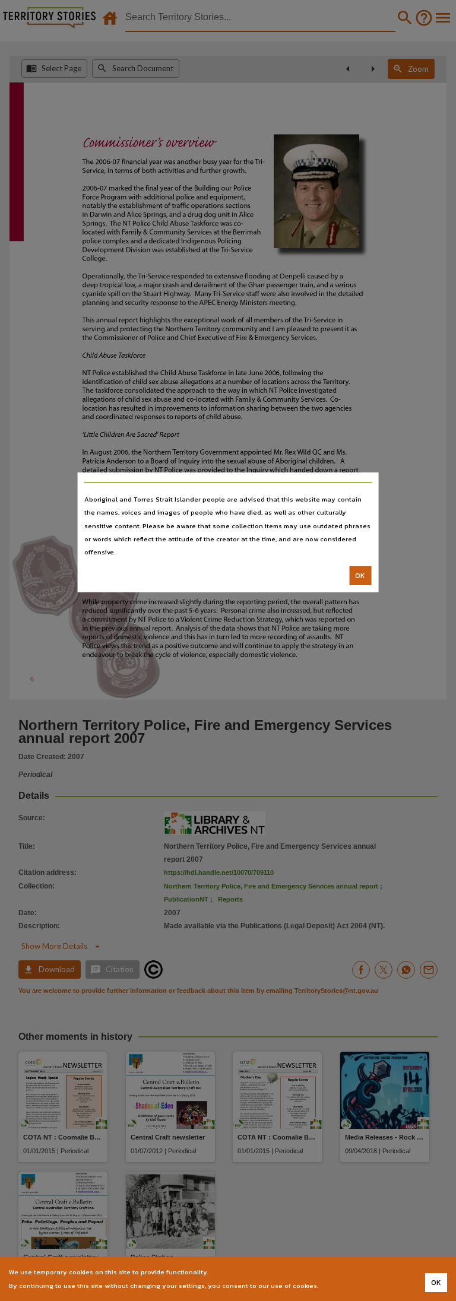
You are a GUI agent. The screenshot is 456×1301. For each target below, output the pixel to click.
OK (360, 575)
